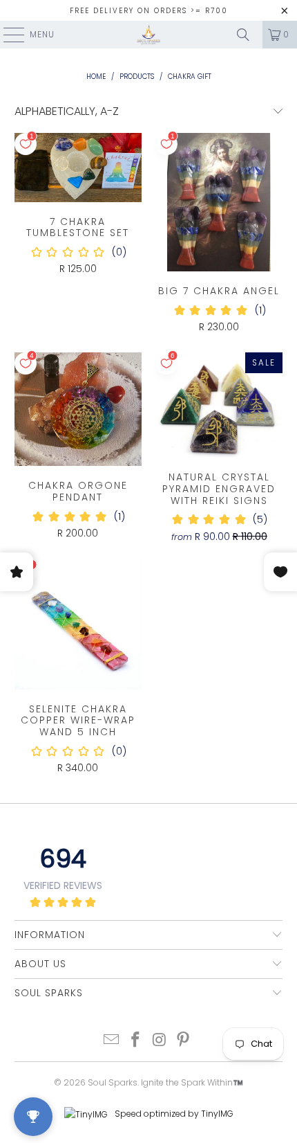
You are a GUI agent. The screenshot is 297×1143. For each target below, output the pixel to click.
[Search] (243, 34)
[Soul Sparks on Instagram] (160, 1041)
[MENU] (7, 34)
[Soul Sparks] (149, 34)
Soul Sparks (112, 1082)
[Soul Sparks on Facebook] (136, 1041)
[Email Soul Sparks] (112, 1041)
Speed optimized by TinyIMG (173, 1113)
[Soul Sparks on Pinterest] (183, 1041)
